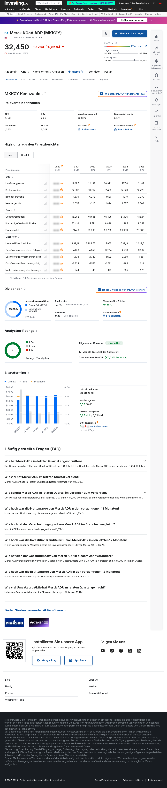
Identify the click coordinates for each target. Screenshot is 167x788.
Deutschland (40, 14)
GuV (23, 79)
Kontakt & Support (98, 693)
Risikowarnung (155, 780)
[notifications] (154, 3)
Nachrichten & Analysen (48, 71)
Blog (7, 679)
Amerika (139, 14)
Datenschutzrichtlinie (133, 780)
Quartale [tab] (25, 155)
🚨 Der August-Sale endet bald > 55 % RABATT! (91, 3)
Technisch (93, 71)
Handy (8, 686)
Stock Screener (25, 14)
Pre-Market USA (67, 14)
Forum (108, 71)
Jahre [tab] (11, 155)
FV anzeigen (137, 46)
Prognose (103, 79)
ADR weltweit (107, 14)
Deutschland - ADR (123, 14)
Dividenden (72, 79)
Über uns (94, 679)
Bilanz (32, 79)
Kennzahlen (57, 79)
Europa (148, 14)
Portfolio (9, 693)
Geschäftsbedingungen (106, 780)
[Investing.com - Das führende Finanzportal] (17, 3)
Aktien (10, 14)
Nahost (158, 14)
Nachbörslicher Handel (87, 14)
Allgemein (11, 71)
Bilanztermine (88, 79)
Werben (93, 686)
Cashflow (43, 79)
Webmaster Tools (14, 699)
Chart (25, 71)
